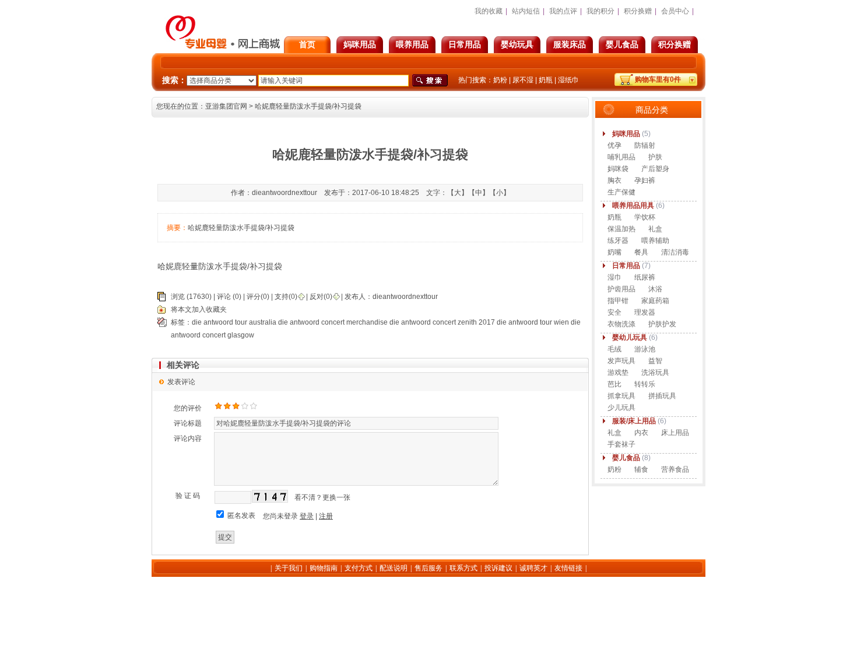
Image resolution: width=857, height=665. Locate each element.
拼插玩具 (662, 396)
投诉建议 (498, 568)
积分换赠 (674, 44)
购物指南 (324, 568)
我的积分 (600, 11)
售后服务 (428, 568)
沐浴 (655, 289)
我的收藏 (489, 11)
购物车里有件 (658, 79)
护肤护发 (662, 324)
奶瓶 (546, 80)
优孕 (614, 145)
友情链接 (568, 568)
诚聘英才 (533, 568)
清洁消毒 (675, 252)
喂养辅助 (655, 240)
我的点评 (563, 11)
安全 (614, 312)
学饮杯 (644, 217)
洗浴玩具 (655, 372)
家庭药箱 (655, 301)
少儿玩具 (621, 407)
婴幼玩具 (517, 44)
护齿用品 (621, 289)
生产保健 (621, 192)
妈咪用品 (359, 44)
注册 (326, 516)
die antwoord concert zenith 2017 (442, 322)
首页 (307, 44)
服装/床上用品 (634, 421)
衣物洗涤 (621, 324)
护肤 (655, 157)
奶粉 (500, 80)
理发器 (644, 312)
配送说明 (394, 568)
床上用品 (675, 433)
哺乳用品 (621, 157)
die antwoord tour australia (234, 322)
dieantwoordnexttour (405, 297)
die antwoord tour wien (533, 322)
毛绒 (614, 349)
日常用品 (464, 44)
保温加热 (621, 229)
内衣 (641, 433)
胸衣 (614, 180)
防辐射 (644, 145)
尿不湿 (522, 80)
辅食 (641, 469)
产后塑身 (655, 169)
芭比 (614, 384)
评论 (224, 297)
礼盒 (655, 229)
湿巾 (614, 277)
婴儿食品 (622, 44)
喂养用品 (412, 44)
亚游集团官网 (226, 106)
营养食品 (675, 469)
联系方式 (463, 568)
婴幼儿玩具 (629, 337)
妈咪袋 (617, 169)
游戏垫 (617, 372)
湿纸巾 (568, 80)
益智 (655, 361)
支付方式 (359, 568)
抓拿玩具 (621, 396)
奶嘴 (614, 252)
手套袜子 (621, 444)
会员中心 (675, 11)
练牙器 (617, 240)
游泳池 (644, 349)
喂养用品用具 (633, 205)
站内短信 (526, 11)
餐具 (641, 252)
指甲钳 (617, 301)
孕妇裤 (644, 180)
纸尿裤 (644, 277)
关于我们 (289, 568)
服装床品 (569, 44)
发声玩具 (621, 361)
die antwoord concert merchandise (333, 322)
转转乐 (644, 384)
